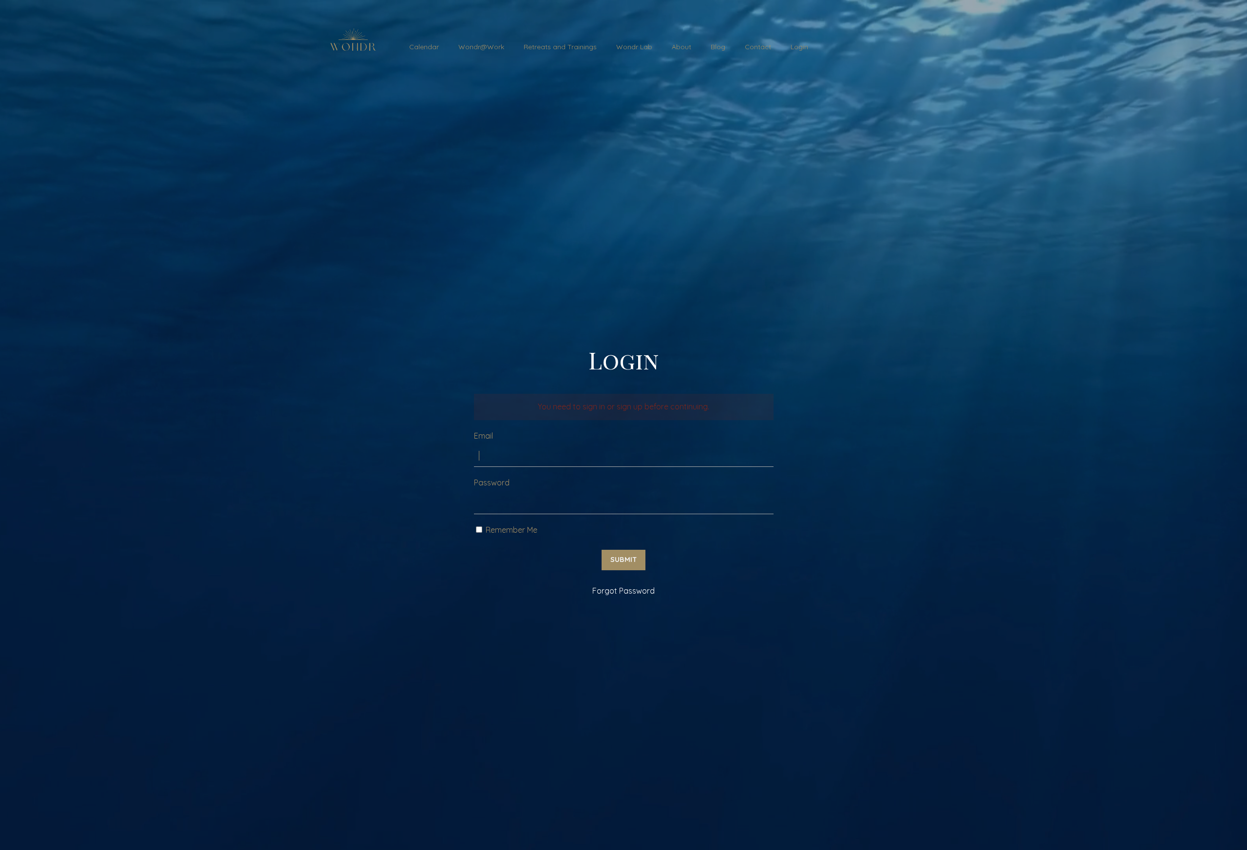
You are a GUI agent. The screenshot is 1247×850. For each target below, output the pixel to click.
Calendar (424, 46)
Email (483, 436)
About (681, 46)
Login (799, 46)
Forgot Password (623, 591)
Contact (758, 46)
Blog (718, 46)
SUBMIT (623, 559)
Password (492, 482)
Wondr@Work (481, 46)
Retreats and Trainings (560, 46)
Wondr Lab (634, 46)
